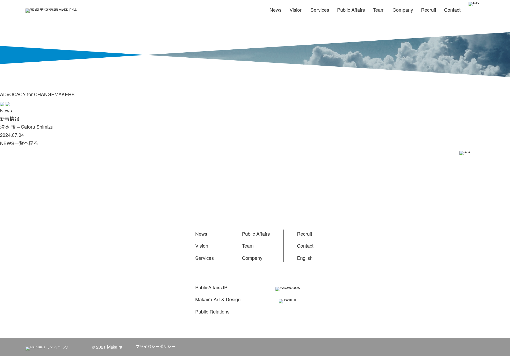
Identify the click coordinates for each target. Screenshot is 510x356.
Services (320, 9)
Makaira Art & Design (218, 299)
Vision (296, 9)
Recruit (428, 9)
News (276, 9)
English (305, 257)
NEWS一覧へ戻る (19, 142)
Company (403, 9)
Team (379, 9)
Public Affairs (351, 9)
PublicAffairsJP (211, 287)
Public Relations (212, 311)
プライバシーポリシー (155, 346)
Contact (452, 9)
